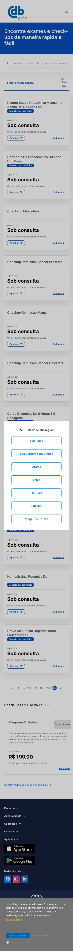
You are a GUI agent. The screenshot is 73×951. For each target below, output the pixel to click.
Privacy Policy (14, 919)
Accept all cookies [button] (18, 935)
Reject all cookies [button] (42, 935)
